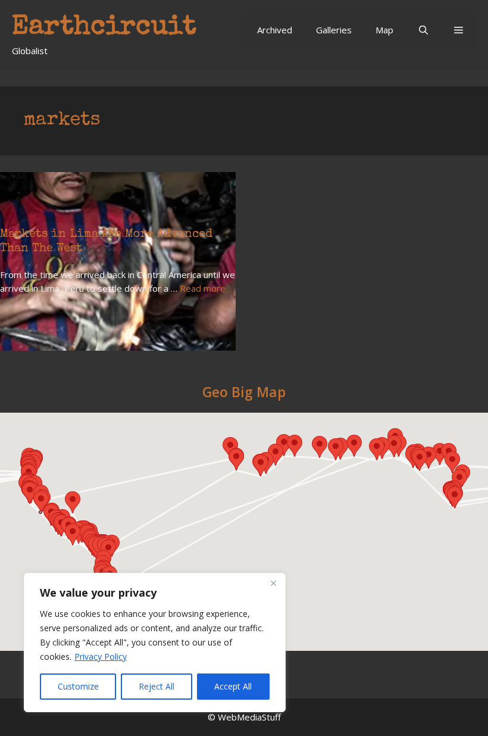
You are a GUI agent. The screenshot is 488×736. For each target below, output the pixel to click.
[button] (458, 30)
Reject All (156, 686)
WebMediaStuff (249, 717)
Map (384, 30)
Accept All (233, 686)
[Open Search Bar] (422, 30)
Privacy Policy (100, 656)
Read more (203, 288)
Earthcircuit (104, 27)
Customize (78, 686)
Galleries (334, 30)
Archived (274, 30)
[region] (155, 642)
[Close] (273, 583)
